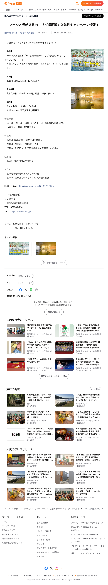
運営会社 (14, 575)
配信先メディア (8, 530)
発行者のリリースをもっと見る (54, 376)
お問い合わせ (54, 312)
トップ (7, 509)
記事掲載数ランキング (11, 538)
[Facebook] (20, 289)
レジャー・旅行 (25, 283)
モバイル (98, 10)
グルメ (24, 10)
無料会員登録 (42, 523)
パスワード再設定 (44, 531)
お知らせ (40, 544)
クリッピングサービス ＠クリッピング (87, 523)
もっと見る (95, 389)
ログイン (40, 527)
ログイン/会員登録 (93, 3)
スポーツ (72, 10)
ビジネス (81, 10)
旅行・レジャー (25, 276)
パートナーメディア (10, 534)
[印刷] (36, 289)
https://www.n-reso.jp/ (21, 211)
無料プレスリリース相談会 (48, 552)
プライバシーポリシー (64, 575)
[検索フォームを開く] (77, 3)
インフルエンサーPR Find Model (84, 534)
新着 (8, 10)
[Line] (31, 289)
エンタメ (15, 10)
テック (90, 10)
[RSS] (61, 568)
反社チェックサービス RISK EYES (85, 553)
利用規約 (47, 575)
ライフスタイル (59, 10)
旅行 (31, 10)
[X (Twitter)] (25, 289)
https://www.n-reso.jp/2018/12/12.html (36, 186)
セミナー (40, 556)
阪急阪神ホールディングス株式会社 (19, 33)
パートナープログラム (31, 575)
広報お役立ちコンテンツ (12, 543)
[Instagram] (56, 568)
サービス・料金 (8, 526)
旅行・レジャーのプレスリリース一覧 (30, 509)
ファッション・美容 (43, 10)
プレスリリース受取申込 (47, 548)
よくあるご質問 (43, 540)
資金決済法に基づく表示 (87, 575)
